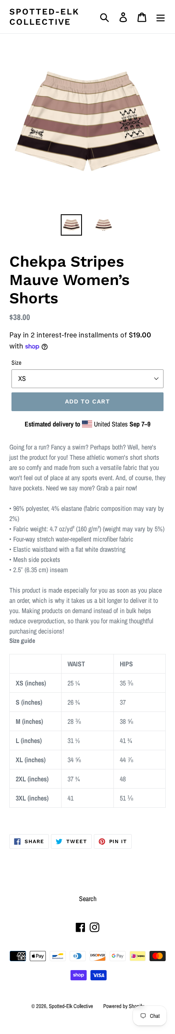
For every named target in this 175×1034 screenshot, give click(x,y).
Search (87, 898)
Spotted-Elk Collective (44, 16)
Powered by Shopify (123, 1006)
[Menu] (160, 16)
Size (16, 362)
